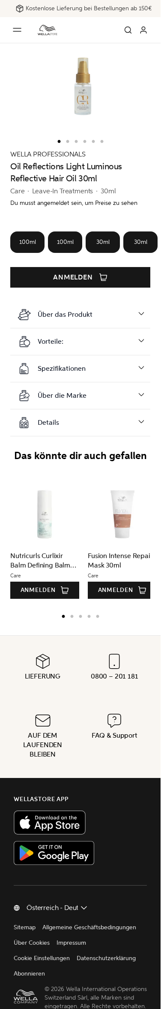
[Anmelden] (143, 30)
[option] (57, 140)
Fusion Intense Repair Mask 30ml (117, 560)
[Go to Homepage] (47, 30)
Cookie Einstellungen (42, 958)
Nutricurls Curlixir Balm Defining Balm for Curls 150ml (40, 561)
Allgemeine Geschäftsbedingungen (89, 927)
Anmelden (73, 277)
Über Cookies (32, 942)
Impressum (71, 942)
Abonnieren (29, 973)
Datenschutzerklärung (106, 958)
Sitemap (25, 927)
